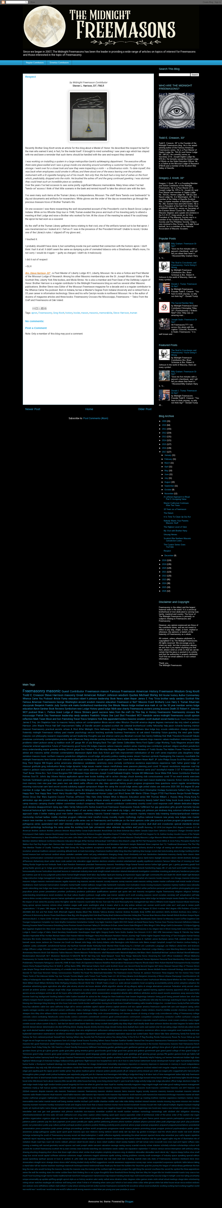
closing (26, 858)
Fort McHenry (115, 929)
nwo (66, 783)
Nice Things (126, 956)
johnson (150, 810)
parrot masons (107, 888)
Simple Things (33, 969)
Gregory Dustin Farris (110, 932)
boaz (65, 1003)
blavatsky (195, 1000)
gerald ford (194, 864)
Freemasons (136, 708)
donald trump (116, 1027)
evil (193, 1030)
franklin (130, 1040)
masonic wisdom (136, 719)
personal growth (164, 888)
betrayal (82, 1000)
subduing (72, 786)
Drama (115, 834)
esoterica (140, 763)
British (177, 915)
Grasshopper (84, 932)
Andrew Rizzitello (131, 912)
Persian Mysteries (151, 959)
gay (156, 807)
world (157, 905)
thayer (101, 786)
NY (85, 956)
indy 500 (47, 1067)
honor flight (84, 1061)
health (184, 868)
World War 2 (90, 983)
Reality (192, 841)
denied (33, 1027)
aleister (98, 986)
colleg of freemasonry (182, 1013)
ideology (59, 1064)
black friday (165, 800)
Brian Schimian (123, 831)
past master (68, 732)
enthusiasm (103, 1030)
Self (156, 966)
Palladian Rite (89, 959)
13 (58, 908)
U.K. (114, 976)
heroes (196, 807)
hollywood (65, 1061)
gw (188, 1054)
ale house (89, 986)
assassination (104, 993)
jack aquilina (33, 1071)
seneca (26, 898)
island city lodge (121, 810)
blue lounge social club (151, 851)
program (176, 820)
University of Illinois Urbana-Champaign (165, 976)
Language (159, 946)
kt (146, 1074)
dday (125, 1023)
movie (143, 885)
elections (104, 861)
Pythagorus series (52, 963)
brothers (195, 800)
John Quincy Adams (100, 942)
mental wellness (88, 885)
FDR (70, 773)
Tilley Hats (90, 797)
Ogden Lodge (154, 742)
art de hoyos (61, 993)
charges (136, 1010)
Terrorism (47, 973)
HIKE (155, 932)
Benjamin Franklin (44, 705)
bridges (156, 1003)
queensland (47, 824)
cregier (196, 1020)
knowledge (111, 739)
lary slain (26, 1078)
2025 (164, 587)
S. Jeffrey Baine (69, 966)
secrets (58, 729)
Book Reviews (56, 708)
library (63, 766)
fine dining (117, 1037)
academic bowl (138, 983)
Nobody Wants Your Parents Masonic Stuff (176, 522)
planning (142, 766)
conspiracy (194, 729)
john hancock (189, 1071)
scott (133, 895)
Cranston (109, 922)
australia (109, 732)
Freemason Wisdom (172, 691)
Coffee (183, 919)
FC (119, 834)
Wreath (100, 983)
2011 (164, 429)
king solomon (175, 810)
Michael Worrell (183, 952)
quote (124, 891)
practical (50, 729)
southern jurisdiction (189, 746)
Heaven (74, 936)
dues (95, 753)
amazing (187, 847)
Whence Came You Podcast (38, 698)
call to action (112, 776)
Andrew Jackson (39, 831)
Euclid (74, 929)
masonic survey (118, 881)
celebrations (102, 854)
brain (115, 1003)
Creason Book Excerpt (54, 834)
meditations (28, 885)
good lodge (111, 1051)
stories (196, 824)
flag (143, 1037)
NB (82, 956)
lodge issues (88, 766)
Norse (144, 956)
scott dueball (153, 719)
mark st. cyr (156, 705)
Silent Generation (89, 844)
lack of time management (164, 1074)
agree (44, 986)
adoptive (184, 983)
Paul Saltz (118, 959)
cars (47, 1010)
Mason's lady (185, 949)
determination (49, 1027)
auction (154, 993)
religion (175, 746)
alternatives (158, 986)
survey (142, 898)
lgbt (143, 875)
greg (43, 766)
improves (153, 1064)
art (84, 722)
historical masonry (56, 810)
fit (134, 1037)
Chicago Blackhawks (142, 919)
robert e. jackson (31, 769)
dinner (73, 1027)
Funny (64, 698)
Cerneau (81, 919)
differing (66, 1027)
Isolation (80, 939)
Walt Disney (70, 847)
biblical (118, 1000)
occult (187, 715)
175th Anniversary (72, 908)
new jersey (168, 817)
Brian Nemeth (168, 915)
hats (117, 753)
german (141, 1047)
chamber (95, 1010)
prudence (81, 891)
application (72, 776)
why (126, 905)
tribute (186, 902)
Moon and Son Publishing (59, 719)
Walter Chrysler (70, 979)
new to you (64, 888)
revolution (59, 895)
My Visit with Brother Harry (175, 531)
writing (62, 749)
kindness (163, 810)
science (126, 824)
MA (133, 793)
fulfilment (93, 1047)
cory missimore (82, 858)
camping (43, 803)
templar (162, 898)
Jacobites (130, 939)
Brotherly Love (163, 702)
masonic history (67, 722)
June (166, 474)
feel (92, 1037)
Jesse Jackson (42, 942)
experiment (101, 1034)
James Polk (173, 939)
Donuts (80, 925)
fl (140, 1037)
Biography (84, 915)
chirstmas (182, 1010)
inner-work (92, 871)
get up (148, 1047)
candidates (90, 763)
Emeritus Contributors (59, 62)
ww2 (135, 827)
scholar (117, 824)
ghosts (188, 1047)
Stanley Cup (133, 969)
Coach (177, 919)
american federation (172, 986)
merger (99, 885)
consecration (43, 1020)
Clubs (153, 919)
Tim (176, 973)
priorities (61, 891)
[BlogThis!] (36, 308)
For (155, 834)
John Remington (117, 942)
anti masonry (36, 753)
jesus (192, 871)
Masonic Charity (133, 837)
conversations (112, 1020)
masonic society (103, 881)
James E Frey (29, 722)
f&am (151, 1034)
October (168, 489)
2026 (164, 591)
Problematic (28, 963)
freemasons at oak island (137, 732)
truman (133, 312)
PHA (169, 773)
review (130, 756)
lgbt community (152, 875)
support (81, 786)
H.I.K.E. (149, 932)
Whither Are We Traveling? (184, 979)
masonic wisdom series (125, 746)
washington (94, 905)
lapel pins (111, 875)
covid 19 (168, 776)
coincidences (166, 1013)
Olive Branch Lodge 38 (128, 841)
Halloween (78, 773)
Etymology (66, 929)
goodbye (78, 868)
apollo (130, 990)
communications (121, 1017)
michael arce (142, 705)
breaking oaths (138, 1003)
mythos (141, 817)
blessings (38, 1003)
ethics (157, 1030)
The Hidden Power (172, 749)
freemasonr (107, 1044)
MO (141, 773)
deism (174, 858)
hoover (39, 871)
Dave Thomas (168, 922)
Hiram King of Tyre (169, 936)
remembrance (42, 895)
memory (32, 783)
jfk (124, 1071)
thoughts (92, 736)
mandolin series (151, 715)
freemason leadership (61, 715)
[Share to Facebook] (42, 308)
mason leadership (157, 780)
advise (26, 753)
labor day (96, 875)
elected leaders (38, 1030)
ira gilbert (117, 780)
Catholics (163, 831)
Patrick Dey (42, 715)
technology (47, 827)
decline (166, 1023)
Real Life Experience (85, 963)
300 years (133, 908)
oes (88, 820)
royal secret (100, 824)
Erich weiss (56, 929)
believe (183, 996)
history (68, 312)
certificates (70, 1010)
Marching (175, 949)
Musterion (55, 956)
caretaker (70, 854)
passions (133, 766)
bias (112, 1000)
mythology (131, 817)
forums (86, 1040)
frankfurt (122, 1040)
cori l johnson (136, 1020)
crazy (190, 1020)
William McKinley (47, 983)
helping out (160, 1057)
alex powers (45, 800)
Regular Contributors (35, 62)
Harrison (27, 725)
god (112, 753)
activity (108, 847)
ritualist (82, 895)
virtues (66, 729)
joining (156, 708)
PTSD (161, 793)
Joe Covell (65, 942)
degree (151, 722)
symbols (155, 756)
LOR (100, 837)
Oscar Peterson (67, 959)
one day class (102, 783)
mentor (195, 725)
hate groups (60, 1057)
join (156, 810)
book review (184, 800)
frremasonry (83, 1047)
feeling (26, 864)
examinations (49, 1034)
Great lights (95, 932)
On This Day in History (144, 712)
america (143, 722)
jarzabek (172, 871)
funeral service (144, 864)
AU (83, 790)
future (165, 732)
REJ (62, 963)
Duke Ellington (136, 925)
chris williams (46, 1013)
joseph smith (45, 1074)
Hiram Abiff (148, 759)
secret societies (159, 895)
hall (197, 1054)
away (183, 993)
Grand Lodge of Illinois (68, 712)
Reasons (98, 963)
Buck (33, 919)
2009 (164, 421)
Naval (103, 956)
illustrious (82, 1064)
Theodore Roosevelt (182, 736)
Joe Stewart (76, 942)
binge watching (172, 1000)
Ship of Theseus (186, 966)
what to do (119, 905)
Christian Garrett (192, 831)
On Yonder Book (42, 959)
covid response (159, 803)
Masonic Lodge (147, 837)
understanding (35, 749)
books (93, 776)
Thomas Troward (190, 749)
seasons (148, 895)
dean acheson (156, 1023)
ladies (178, 1074)
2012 (164, 433)
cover (170, 1020)
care (173, 1007)
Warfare (81, 979)
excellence (60, 1034)
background (44, 996)
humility (196, 1061)
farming (69, 1037)
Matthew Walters (192, 837)
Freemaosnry (193, 719)
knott (89, 875)
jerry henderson (183, 871)
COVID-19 (50, 919)
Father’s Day (184, 790)
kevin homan (67, 875)
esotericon (149, 1030)
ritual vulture (72, 895)
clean (197, 854)
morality (113, 817)
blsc (61, 1003)
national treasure (153, 817)
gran (158, 1051)
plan (152, 820)
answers (53, 851)
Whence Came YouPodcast (147, 979)
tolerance (122, 769)
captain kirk (165, 1007)
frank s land (62, 864)
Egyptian (30, 929)
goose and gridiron (136, 1051)
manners (117, 878)
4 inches (161, 908)
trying (25, 905)
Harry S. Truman (179, 702)
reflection (28, 719)
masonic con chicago (172, 878)
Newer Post (32, 409)
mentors (195, 813)
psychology (81, 732)
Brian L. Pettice (46, 712)
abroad (127, 983)
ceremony (102, 763)
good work (68, 868)
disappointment (44, 807)
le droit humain (45, 1078)
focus (183, 1037)
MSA (119, 949)
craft (170, 803)
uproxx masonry (42, 905)
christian (55, 753)
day (120, 1023)
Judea (33, 946)
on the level (129, 820)
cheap (120, 854)
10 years (41, 908)
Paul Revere (170, 793)
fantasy (26, 1037)
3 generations (122, 908)
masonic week (131, 881)
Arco (189, 912)
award (160, 993)
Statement (141, 844)
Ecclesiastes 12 (178, 925)
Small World (45, 969)
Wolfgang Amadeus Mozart (72, 983)
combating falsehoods (48, 1017)
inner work (106, 810)
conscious (32, 1020)
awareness (175, 993)
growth (178, 807)
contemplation (94, 722)
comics (74, 1017)
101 (154, 827)
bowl (110, 1003)
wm (144, 905)
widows (139, 905)
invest (110, 780)
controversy (131, 803)
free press (149, 1040)
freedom (71, 864)
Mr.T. (48, 956)
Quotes (133, 695)
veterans (66, 759)
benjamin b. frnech (52, 1000)
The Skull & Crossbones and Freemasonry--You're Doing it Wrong (183, 265)
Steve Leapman (152, 844)
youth (141, 827)
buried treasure (29, 854)
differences (28, 861)
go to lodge (47, 868)
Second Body (134, 966)
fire (131, 1037)
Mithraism (195, 952)
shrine (32, 898)
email (56, 1030)
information (57, 1067)
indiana (96, 810)
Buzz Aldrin (135, 831)
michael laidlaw (42, 817)
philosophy (41, 736)
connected (48, 858)
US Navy (122, 976)
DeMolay (157, 736)
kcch (106, 1074)
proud (196, 820)
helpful (151, 1057)
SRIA (84, 966)
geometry (184, 864)
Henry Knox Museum (103, 936)
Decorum (178, 922)
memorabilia (105, 312)
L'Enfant (136, 946)
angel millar (60, 990)
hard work (176, 868)
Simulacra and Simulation (109, 844)
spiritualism (70, 898)
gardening (119, 1047)
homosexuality (29, 871)
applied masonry (165, 990)
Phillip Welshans (136, 729)
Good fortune (187, 929)
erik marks (74, 705)
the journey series (52, 902)
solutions (46, 898)
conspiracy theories (94, 803)
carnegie (33, 1010)
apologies (138, 990)
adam (114, 847)
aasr (119, 708)
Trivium (92, 976)
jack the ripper (46, 1071)
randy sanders (81, 715)
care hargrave (181, 1007)
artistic (88, 993)
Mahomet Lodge (149, 949)
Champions (172, 831)
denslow (32, 807)
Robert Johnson (107, 695)
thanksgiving (165, 756)
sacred (109, 824)
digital (89, 753)
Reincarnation (117, 963)
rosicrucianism (47, 769)
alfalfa (104, 986)
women (150, 905)
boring (105, 1003)
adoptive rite (193, 983)
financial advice (105, 1037)
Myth (114, 708)
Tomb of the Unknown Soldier (42, 976)
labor (150, 1074)
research (51, 736)
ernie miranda (129, 1030)
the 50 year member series (178, 705)
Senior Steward (165, 966)
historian (49, 1061)
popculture (27, 891)
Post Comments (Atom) (95, 418)
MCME (94, 949)
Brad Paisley (103, 915)
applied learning (150, 990)
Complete (46, 922)
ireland (155, 1067)
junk (86, 1074)
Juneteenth (42, 946)
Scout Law (123, 966)
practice (159, 820)
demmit (26, 1027)
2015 (164, 444)
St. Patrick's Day (90, 969)
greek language (93, 1054)
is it (187, 1067)
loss (95, 878)
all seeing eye (168, 847)
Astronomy (38, 915)
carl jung (93, 854)
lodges (94, 746)
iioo (65, 1064)
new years (58, 783)
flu (179, 1037)
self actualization (183, 895)
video (118, 722)
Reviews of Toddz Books (150, 749)
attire (130, 993)
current (45, 1023)
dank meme (149, 858)
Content (91, 922)
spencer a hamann (99, 769)
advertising (37, 986)
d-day (51, 1023)
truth (59, 759)
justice (59, 875)
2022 (164, 576)
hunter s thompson (37, 1064)
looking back (87, 878)
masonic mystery (137, 813)
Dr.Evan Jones (117, 925)
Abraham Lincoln (133, 736)
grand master (88, 868)
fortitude (52, 864)
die (56, 1027)
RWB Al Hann (70, 963)
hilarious (195, 868)
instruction (115, 871)
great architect (63, 1054)
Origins (57, 959)
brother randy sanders (173, 698)
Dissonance (48, 925)
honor (84, 746)
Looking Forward (58, 949)
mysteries (166, 885)
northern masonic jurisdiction (61, 756)
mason (84, 312)
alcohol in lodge (154, 847)
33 (178, 708)
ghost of (168, 1047)
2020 (164, 568)
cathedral (54, 1010)
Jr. (198, 942)
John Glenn (78, 837)
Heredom (117, 936)
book (174, 800)
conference (129, 763)
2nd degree (167, 827)
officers (90, 783)
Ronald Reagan (191, 793)
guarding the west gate (180, 732)
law (32, 1078)
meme (186, 780)
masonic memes (119, 813)
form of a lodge (69, 1040)
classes (126, 1013)
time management (137, 902)
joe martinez (28, 875)
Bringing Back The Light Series (108, 742)
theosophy (124, 902)
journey (102, 739)
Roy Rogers (43, 844)
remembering (192, 783)
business (118, 732)
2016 (164, 448)
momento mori (123, 885)
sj (55, 742)
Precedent (195, 959)
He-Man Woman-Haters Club (57, 936)
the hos (196, 898)
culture (39, 1023)
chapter (122, 1010)
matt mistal (180, 881)
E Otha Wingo (148, 925)
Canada (144, 831)
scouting (139, 895)
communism (134, 1017)
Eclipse (189, 925)
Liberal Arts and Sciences (188, 946)
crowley (120, 858)
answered (101, 990)
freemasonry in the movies (146, 1044)
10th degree (50, 908)
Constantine (82, 922)
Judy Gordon (61, 705)
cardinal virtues (58, 854)
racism (174, 783)
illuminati (91, 780)
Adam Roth (53, 912)
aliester (120, 986)
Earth (169, 925)
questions (165, 783)
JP (155, 759)
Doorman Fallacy (90, 925)
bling (45, 1003)
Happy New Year (31, 793)
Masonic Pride (86, 952)
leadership (103, 698)
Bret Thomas (143, 915)
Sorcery (80, 969)
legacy (139, 875)
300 (178, 786)
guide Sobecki (138, 868)
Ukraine (130, 976)
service (91, 732)
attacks (124, 993)
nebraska (195, 885)
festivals (27, 780)
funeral (134, 864)
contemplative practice (56, 739)
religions (179, 891)
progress (138, 783)
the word (115, 902)
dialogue (195, 858)
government (150, 1051)
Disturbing (58, 925)
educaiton (81, 861)
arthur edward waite (76, 993)
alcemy (74, 986)
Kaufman (75, 946)
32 (151, 908)
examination (37, 1034)
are (54, 993)
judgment (51, 875)
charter (51, 803)
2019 (164, 564)
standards (187, 824)
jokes (36, 1074)
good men (122, 1051)
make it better (40, 813)
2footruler (111, 908)
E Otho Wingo (160, 925)
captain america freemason (147, 1007)
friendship (156, 732)
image (93, 1064)
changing (113, 854)
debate (177, 803)
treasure (179, 902)
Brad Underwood (116, 915)
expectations (152, 763)
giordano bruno (29, 1051)
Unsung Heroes (170, 534)
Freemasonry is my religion (147, 929)
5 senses (188, 827)
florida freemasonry (162, 1037)
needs (25, 888)
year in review (187, 905)
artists (94, 993)
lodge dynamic (73, 766)
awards (167, 993)
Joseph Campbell (157, 942)
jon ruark (134, 780)
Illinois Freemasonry (33, 837)
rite (65, 895)
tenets (175, 898)
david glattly (113, 1023)
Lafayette (106, 837)
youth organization (107, 759)
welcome (165, 786)
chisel (126, 854)
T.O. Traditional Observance (176, 844)
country (141, 803)
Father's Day (126, 834)
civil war (142, 854)
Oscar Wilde (160, 773)
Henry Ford (141, 742)
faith (173, 763)
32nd (154, 908)
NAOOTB (76, 956)
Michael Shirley (148, 695)
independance (193, 1064)
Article (57, 698)
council (154, 1020)
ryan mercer (112, 895)
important (101, 780)
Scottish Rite (192, 698)
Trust (98, 976)
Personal (163, 959)
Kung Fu (128, 946)
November (169, 493)
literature (195, 875)
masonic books (155, 878)
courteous (162, 1020)
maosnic (78, 813)
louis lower (102, 878)
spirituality (79, 898)
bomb (81, 1003)
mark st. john (132, 878)
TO (31, 973)
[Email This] (33, 308)
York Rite (102, 719)
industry (84, 871)
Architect (174, 912)
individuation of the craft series (150, 753)
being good (161, 996)
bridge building (186, 851)
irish (160, 1067)
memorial (43, 885)
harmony (45, 1057)
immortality (112, 1064)
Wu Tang (80, 847)
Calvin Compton (61, 919)
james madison (82, 1071)
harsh (52, 1057)
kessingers (113, 1074)
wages (74, 905)
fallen (66, 807)
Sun (161, 844)
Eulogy (88, 929)
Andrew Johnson (54, 831)
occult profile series (75, 820)
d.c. (55, 1023)
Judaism (26, 946)
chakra (79, 1010)
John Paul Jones (90, 837)
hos (98, 1061)
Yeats (105, 983)
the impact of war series (33, 902)
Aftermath (63, 912)
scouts (134, 824)
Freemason (92, 691)
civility (149, 725)
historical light (39, 810)
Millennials (149, 773)
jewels (120, 1071)
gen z (171, 864)
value (108, 827)
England (38, 929)
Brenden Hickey (131, 915)
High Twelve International (85, 793)
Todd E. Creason (33, 695)
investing (164, 871)
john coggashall (176, 1071)
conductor (169, 1017)
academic (89, 847)
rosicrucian (37, 786)
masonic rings (146, 739)
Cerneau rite (91, 919)
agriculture (52, 986)
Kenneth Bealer (86, 946)
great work (111, 868)
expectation (80, 1034)
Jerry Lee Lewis (65, 837)
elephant (49, 1030)
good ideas (58, 868)
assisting (61, 851)
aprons (26, 993)
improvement (127, 753)
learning (187, 725)
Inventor (72, 939)
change (184, 729)
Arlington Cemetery (95, 790)
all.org (127, 986)
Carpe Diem (153, 831)
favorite (87, 1037)
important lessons (61, 871)
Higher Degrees (153, 936)
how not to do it (115, 1061)
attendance (78, 763)
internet (117, 1067)
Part (144, 841)
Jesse (32, 942)
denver (39, 1027)
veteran (131, 769)
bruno (174, 1003)
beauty (149, 800)
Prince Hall (50, 725)
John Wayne (38, 725)
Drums (126, 925)
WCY (139, 715)
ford (197, 1037)
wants (85, 905)
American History (147, 691)
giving (46, 780)
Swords (26, 973)
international (132, 871)
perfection (151, 888)
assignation (116, 993)
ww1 (174, 905)
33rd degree (178, 827)
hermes (169, 1057)
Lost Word (82, 949)
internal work (107, 1067)
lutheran (187, 810)
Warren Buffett (91, 979)
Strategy (179, 969)
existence (70, 1034)
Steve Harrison (121, 312)
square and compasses (95, 898)
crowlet (26, 1023)
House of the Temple (190, 834)
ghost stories (179, 1047)
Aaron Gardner (41, 708)
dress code (60, 861)
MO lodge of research (107, 949)
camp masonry (30, 803)
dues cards (139, 1027)
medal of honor (192, 881)
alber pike (66, 986)
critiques (113, 858)
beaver (133, 996)
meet (36, 885)
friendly (74, 1047)
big (140, 1000)
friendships (120, 864)
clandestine (152, 854)
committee (69, 803)
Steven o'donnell (168, 969)
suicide (136, 898)
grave (54, 1054)
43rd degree (171, 908)
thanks (182, 898)
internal (124, 871)
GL (158, 834)
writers (128, 827)
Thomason (156, 973)
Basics (64, 915)
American (27, 831)
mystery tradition (178, 885)
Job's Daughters (119, 729)
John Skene (144, 942)
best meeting (66, 1000)
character (27, 746)
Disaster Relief (36, 925)
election (95, 861)
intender (94, 739)
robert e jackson (191, 722)
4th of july (87, 742)
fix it (137, 1037)
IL (23, 837)
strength (113, 769)
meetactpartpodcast (180, 813)
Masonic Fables (58, 952)
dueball (130, 1027)
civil (121, 1013)
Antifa (167, 912)
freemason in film (78, 1044)
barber (74, 996)
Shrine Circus (29, 797)
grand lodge (104, 708)
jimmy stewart (143, 1071)
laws (36, 1078)
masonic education (106, 702)
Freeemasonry (128, 929)
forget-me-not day (43, 1040)
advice (79, 722)
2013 (164, 436)
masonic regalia (61, 881)
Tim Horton (184, 973)
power (42, 891)
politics (114, 756)
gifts (172, 807)
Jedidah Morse (185, 939)
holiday (82, 780)
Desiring (26, 925)
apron (34, 312)
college (196, 1013)
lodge (132, 705)
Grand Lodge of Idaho (41, 932)
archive (49, 993)
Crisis (66, 834)
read (55, 824)
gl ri (44, 1051)
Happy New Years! (49, 793)
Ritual (192, 702)
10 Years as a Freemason (175, 509)
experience (165, 763)
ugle (140, 786)
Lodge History (89, 708)
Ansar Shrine (35, 773)
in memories (162, 1064)
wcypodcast (78, 759)
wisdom (123, 695)
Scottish (114, 966)
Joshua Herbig (190, 942)
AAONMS (27, 912)
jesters (107, 1071)
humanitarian (186, 1061)
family (72, 807)
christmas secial (75, 1013)
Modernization (29, 956)
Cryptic (116, 922)
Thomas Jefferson (75, 797)
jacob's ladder (59, 1071)
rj (92, 824)
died (60, 1027)
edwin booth (193, 1027)
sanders (121, 895)
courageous (95, 858)
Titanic (25, 976)
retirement (80, 824)
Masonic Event (146, 702)
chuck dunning (135, 776)
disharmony (38, 861)
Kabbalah (118, 773)
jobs (197, 871)
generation (164, 807)
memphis (64, 885)
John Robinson (131, 942)
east (147, 1027)
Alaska (79, 912)
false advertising (172, 1034)
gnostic (55, 1051)
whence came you (115, 736)
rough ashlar (100, 895)
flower (174, 1037)
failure (157, 1034)
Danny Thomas (155, 922)
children (59, 803)
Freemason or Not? (127, 702)
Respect (167, 551)
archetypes (40, 993)
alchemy (142, 847)
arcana (32, 993)
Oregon (154, 793)
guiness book (180, 1054)
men (39, 783)
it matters (194, 1067)
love (119, 739)
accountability (161, 983)
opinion (195, 715)
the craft (188, 898)
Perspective (151, 841)
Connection (71, 922)
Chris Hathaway (102, 729)
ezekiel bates (142, 1034)
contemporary (65, 1020)
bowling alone (172, 851)
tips (147, 902)
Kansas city (65, 946)
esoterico (140, 1030)
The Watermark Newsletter (101, 973)
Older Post (144, 409)
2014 (164, 440)
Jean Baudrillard (51, 837)
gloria (48, 1051)
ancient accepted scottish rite (108, 725)
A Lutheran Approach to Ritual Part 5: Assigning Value (177, 498)
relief (61, 824)
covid (148, 803)
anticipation (121, 990)
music (43, 756)
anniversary (62, 800)
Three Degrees (168, 973)
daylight (157, 858)
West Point (130, 979)
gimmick (195, 1047)
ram (130, 891)
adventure (27, 986)
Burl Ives (126, 790)
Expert (94, 929)
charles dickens (148, 1010)
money (105, 817)
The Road (84, 973)
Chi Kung (128, 919)
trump (196, 902)
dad (59, 1023)
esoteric (148, 708)
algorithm (112, 986)
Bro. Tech (46, 773)
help (166, 725)
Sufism (196, 969)
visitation (67, 905)
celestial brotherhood (134, 725)
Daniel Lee (132, 922)
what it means (106, 905)
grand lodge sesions (42, 1054)
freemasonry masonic (104, 864)
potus (35, 891)
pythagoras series (31, 824)
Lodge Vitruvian (43, 949)
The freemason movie (123, 973)
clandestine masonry (166, 854)
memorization (53, 885)
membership (100, 705)
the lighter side (66, 902)
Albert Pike (87, 912)
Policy (177, 841)
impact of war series (82, 810)
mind (89, 817)
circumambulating (111, 1013)
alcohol (81, 986)
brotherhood (86, 705)
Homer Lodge (106, 793)
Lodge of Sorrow (118, 837)
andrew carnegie (47, 990)
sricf (108, 898)
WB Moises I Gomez (55, 979)
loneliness (76, 878)
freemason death (47, 1044)
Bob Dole (93, 915)
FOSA (99, 929)
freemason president (85, 864)
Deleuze (195, 922)
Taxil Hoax (37, 973)
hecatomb (126, 1057)
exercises (194, 776)
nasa (189, 885)
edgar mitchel (178, 1027)
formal (79, 1040)
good (77, 746)
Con (52, 922)
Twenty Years (106, 976)
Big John (76, 915)
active (57, 763)
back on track (79, 851)
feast (197, 861)
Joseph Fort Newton (174, 942)
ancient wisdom (86, 702)
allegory (133, 986)
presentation (51, 891)
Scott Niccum (184, 759)
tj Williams (158, 902)
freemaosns (172, 1040)
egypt (88, 861)
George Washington (67, 702)
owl (89, 888)
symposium (91, 786)
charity (125, 708)
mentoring (186, 739)
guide (128, 868)
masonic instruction (190, 878)
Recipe (180, 793)
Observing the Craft (157, 956)
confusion (186, 1017)
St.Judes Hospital (119, 969)
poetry (107, 756)
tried (192, 902)
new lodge (43, 888)
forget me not (29, 1040)
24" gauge (76, 742)
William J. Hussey (168, 797)
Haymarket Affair (37, 936)
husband (50, 1064)
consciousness (155, 776)
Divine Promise (69, 925)
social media (167, 719)
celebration (173, 729)
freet (181, 1044)
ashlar (47, 753)
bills (152, 1000)
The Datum (168, 513)
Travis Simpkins (88, 719)
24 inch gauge (73, 749)
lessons (165, 708)
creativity (105, 858)
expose (129, 1034)
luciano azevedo (130, 739)
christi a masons (59, 1013)
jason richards (176, 725)
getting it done (158, 1047)
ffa (96, 1037)
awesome (190, 993)
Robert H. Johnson (189, 708)
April (166, 467)
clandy (179, 854)
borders (97, 1003)
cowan (176, 1020)
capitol (95, 1007)
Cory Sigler (99, 922)
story (25, 749)
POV (140, 841)
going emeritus (81, 1051)
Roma (31, 966)
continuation (77, 1020)
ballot (68, 996)
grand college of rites (175, 1051)
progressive (187, 820)
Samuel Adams (93, 966)
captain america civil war (124, 1007)
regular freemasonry (165, 891)
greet (126, 1054)
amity (184, 986)
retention (69, 824)
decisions (166, 858)
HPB (159, 932)
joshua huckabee (58, 1074)
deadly (141, 1023)
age (36, 800)
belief (156, 800)
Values (196, 736)
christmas (27, 739)
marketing (88, 813)
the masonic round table (84, 902)
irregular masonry (178, 1067)
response (185, 766)
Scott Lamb (105, 966)
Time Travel (194, 973)
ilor (88, 1064)
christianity (133, 854)
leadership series (72, 1078)
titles (152, 902)
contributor (118, 803)
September (169, 486)
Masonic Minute (162, 837)
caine (52, 1007)
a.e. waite (119, 983)
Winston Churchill (129, 722)
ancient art (27, 990)
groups (153, 1054)
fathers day (78, 1037)
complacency (158, 1017)
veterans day (118, 827)
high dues (195, 1057)
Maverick (124, 952)
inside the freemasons (83, 1067)
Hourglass (181, 936)
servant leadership (79, 736)
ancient (190, 742)
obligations (81, 756)
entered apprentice (42, 746)
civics (110, 763)
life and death (166, 875)
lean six (97, 1078)
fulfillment (145, 807)
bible (197, 742)
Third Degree (34, 763)
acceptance (99, 847)
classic (191, 854)
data (92, 1023)
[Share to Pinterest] (45, 308)
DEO (121, 922)
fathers (174, 861)
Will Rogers (47, 763)
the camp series (62, 827)
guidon (171, 1054)
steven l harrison (142, 756)
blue (126, 851)
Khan (116, 946)
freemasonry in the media (123, 1044)
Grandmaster (72, 932)
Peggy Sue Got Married (133, 959)
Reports (138, 963)
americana (66, 763)
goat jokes (69, 1051)
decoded (173, 1023)
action (176, 983)
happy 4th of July (163, 868)
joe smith (154, 1071)
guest (95, 712)
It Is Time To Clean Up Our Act (177, 517)
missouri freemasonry (34, 729)
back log (34, 996)
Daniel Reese (142, 922)
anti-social (111, 990)
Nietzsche (137, 956)
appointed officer (181, 990)
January (168, 455)
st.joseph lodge (117, 898)
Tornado (66, 976)
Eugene (81, 929)
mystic (121, 817)
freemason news (94, 1044)
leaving (104, 1078)
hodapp (56, 1061)
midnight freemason (43, 732)
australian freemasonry (133, 800)
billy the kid (160, 1000)
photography (184, 888)
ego (61, 807)
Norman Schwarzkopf (96, 841)
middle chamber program (64, 817)
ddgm (130, 1023)
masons (36, 756)
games (165, 864)
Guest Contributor (73, 691)
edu (186, 1027)
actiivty (170, 983)
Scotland (78, 844)
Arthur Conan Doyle (84, 831)
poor (197, 888)
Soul (33, 776)
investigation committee (148, 871)
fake (162, 1034)
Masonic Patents (72, 952)
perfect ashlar (141, 888)
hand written (35, 1057)
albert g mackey (131, 847)
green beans (117, 1054)
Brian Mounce (156, 915)
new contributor (154, 746)
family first (185, 1034)
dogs (107, 1027)
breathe (149, 1003)
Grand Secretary (59, 932)
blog (121, 851)
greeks (103, 1054)
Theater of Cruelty (43, 847)
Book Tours (180, 719)
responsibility (62, 736)
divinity (94, 1027)
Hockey (170, 834)
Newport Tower (113, 956)
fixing (86, 739)
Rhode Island (148, 963)
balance (61, 996)
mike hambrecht (109, 885)
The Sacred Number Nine (182, 303)
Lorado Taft (71, 949)
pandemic (95, 888)
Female (106, 929)
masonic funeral (102, 813)
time (46, 759)
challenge (86, 1010)
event (179, 776)
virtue (59, 905)
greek (76, 780)
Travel (77, 719)
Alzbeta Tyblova (100, 912)
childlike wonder (170, 1010)
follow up (191, 1037)
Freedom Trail (92, 749)
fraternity (27, 732)
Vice (44, 979)
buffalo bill (188, 1003)
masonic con (29, 736)
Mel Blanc (141, 952)
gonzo (91, 1051)
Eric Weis (47, 929)
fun (152, 807)
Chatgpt (181, 831)
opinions (139, 820)
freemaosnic (126, 807)
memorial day (171, 722)
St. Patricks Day (104, 969)
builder (196, 1003)
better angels (92, 1000)
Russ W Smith (55, 966)
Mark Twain (39, 719)
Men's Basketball (153, 952)
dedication (187, 803)
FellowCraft (137, 834)
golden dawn (56, 780)
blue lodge (150, 729)
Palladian (78, 959)
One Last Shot (117, 715)
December (169, 555)
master (156, 881)
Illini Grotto (36, 939)
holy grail (74, 1061)
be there (112, 996)
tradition (61, 742)
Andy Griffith (145, 912)
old (102, 756)
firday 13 (126, 1037)
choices (191, 1010)
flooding (149, 1037)
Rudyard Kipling (42, 966)
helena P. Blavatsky (140, 1057)
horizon (92, 1061)
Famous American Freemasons (39, 702)
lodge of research (63, 878)
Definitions (187, 922)
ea (174, 776)
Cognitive (191, 919)
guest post (121, 868)
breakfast (127, 1003)
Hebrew (80, 936)
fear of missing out (185, 861)
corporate (146, 1020)
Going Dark (176, 929)
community (38, 739)
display (80, 1027)
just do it (93, 1074)
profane (168, 820)
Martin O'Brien (143, 793)
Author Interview (113, 790)
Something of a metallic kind (63, 969)
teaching (99, 732)
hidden (187, 1057)
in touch (182, 1064)
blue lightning (134, 851)
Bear (69, 915)
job (143, 810)
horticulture (47, 871)
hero (189, 868)
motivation (135, 885)
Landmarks (150, 946)
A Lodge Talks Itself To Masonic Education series (56, 790)
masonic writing (145, 881)
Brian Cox (112, 831)
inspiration (172, 753)
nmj (180, 722)
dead (135, 1023)
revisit (51, 895)
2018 (164, 560)
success (103, 712)
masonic (93, 312)
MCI (88, 949)
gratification (100, 868)
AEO (33, 912)
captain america (105, 1007)
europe (164, 1030)
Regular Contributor (127, 749)
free (143, 1040)
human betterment (142, 1061)
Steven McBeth (154, 969)
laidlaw (103, 875)
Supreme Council (56, 797)
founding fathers (97, 1040)
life (88, 746)
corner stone (69, 858)
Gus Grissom (140, 932)
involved (147, 1067)
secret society (60, 786)
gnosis (38, 868)
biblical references (130, 1000)
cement (61, 1010)
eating (169, 1027)
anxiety (106, 800)
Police (187, 959)
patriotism (118, 888)
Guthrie (163, 834)
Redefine (106, 963)
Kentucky (97, 946)
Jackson (121, 939)
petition (175, 888)
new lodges (181, 817)
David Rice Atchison (85, 834)
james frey (70, 1071)
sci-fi (128, 895)
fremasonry (188, 1044)
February (168, 459)
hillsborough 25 (38, 1061)
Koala (121, 946)
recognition (150, 891)
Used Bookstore (189, 976)
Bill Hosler (164, 695)
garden (111, 1047)
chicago (123, 776)
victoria (53, 905)
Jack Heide (101, 939)
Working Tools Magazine (173, 742)
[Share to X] (39, 308)
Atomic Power (50, 915)
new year (47, 783)
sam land (48, 786)
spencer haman (57, 898)
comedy (118, 763)
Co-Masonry (168, 919)
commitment (93, 1017)
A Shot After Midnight (82, 729)
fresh (34, 1047)
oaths (82, 783)
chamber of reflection (109, 1010)
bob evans (73, 1003)
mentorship (28, 817)
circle (100, 1013)
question (113, 891)
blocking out (53, 1003)
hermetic (187, 807)
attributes (146, 993)
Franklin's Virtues (99, 715)
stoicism (128, 898)
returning (27, 786)
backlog (53, 996)
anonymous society (80, 990)
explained (110, 1034)
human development (160, 1061)
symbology (36, 827)
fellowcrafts (82, 807)
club (145, 776)
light (189, 875)
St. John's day (43, 776)
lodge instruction (30, 878)
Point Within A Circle (166, 841)
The (189, 844)
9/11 (195, 827)
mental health (74, 885)
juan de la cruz (40, 875)
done (124, 1027)
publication (91, 891)
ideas (68, 810)
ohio (85, 888)
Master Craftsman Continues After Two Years (176, 504)
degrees (160, 722)
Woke (57, 983)
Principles (185, 841)
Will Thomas (152, 797)
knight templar (80, 875)
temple (169, 898)
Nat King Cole (94, 956)
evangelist (171, 1030)
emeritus (112, 861)
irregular (166, 1067)
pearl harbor (129, 888)
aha (59, 986)
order (147, 820)
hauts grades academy (111, 1057)
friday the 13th (48, 1047)
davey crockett (101, 1023)
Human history (193, 936)
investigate (125, 1067)
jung (82, 1074)
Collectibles (129, 742)
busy (25, 1007)
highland (26, 1061)
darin (88, 1023)
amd (53, 800)
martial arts (143, 878)
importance (123, 1064)
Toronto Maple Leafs (80, 976)
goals (61, 1051)
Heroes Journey (128, 936)
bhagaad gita (104, 1000)
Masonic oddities (176, 837)
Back (58, 915)
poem (130, 783)
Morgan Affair (81, 841)
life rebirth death (180, 875)
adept (120, 847)
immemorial (102, 1064)
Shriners (86, 712)
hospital (104, 1061)
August (167, 482)
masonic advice (105, 746)
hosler (77, 312)
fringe (128, 864)
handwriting (150, 868)
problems (27, 742)
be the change (101, 996)
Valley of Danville (83, 725)
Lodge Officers (29, 949)
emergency (64, 1030)
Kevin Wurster (108, 946)
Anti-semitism (158, 912)
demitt (180, 858)
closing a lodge (148, 1013)
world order (165, 905)
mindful (97, 817)
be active (90, 996)
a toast (111, 983)
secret (111, 722)
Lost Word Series (122, 793)
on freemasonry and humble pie (106, 820)
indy (41, 1067)
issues (126, 780)
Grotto (123, 932)
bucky (180, 1003)
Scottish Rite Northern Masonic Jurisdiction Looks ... (177, 539)
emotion (120, 861)
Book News (116, 698)
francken (114, 1040)
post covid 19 (154, 766)
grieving (146, 1054)
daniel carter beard (77, 1023)
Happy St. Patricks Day (183, 932)
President (130, 715)
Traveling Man (58, 847)
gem (126, 1047)
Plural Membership (176, 959)
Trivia (157, 698)
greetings (133, 1054)
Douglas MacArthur (103, 834)
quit (119, 891)
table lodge (151, 898)
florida (32, 864)
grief (140, 1054)
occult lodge (94, 756)
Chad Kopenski (103, 919)
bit (180, 1000)
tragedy (172, 902)
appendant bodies (117, 719)
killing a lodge (128, 1074)
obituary (73, 888)
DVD (125, 922)
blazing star (28, 1003)
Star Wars (42, 797)
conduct (80, 803)
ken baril (143, 780)
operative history (117, 783)
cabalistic (35, 1007)
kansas (100, 1074)
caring (190, 1007)
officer (80, 888)
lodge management (46, 878)
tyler (91, 827)
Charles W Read (117, 919)
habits (193, 1054)
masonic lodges (30, 881)
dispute (87, 1027)
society (38, 898)
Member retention (30, 841)
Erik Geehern (135, 759)
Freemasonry (45, 312)
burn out (40, 854)
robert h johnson (88, 698)
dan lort (65, 1023)
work (68, 742)
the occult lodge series (126, 786)
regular (182, 783)
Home (89, 409)
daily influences (75, 739)
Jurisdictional (53, 946)
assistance (116, 800)
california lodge (62, 1007)
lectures (111, 1078)
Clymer (160, 919)
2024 (164, 583)
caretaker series (81, 854)
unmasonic (99, 827)
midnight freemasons (172, 715)
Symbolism (71, 708)
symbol (26, 827)
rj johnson (90, 895)
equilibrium (149, 861)
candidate (86, 1007)
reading (122, 756)
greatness (68, 780)
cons (25, 1020)
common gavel (106, 1017)
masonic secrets (88, 881)
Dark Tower (123, 759)
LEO (142, 946)
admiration (28, 800)
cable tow (44, 1007)
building (100, 776)
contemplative (67, 753)
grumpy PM (162, 1054)
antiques (98, 800)
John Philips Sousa (167, 759)
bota (164, 851)
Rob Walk (167, 736)
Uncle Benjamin (140, 976)
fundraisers (37, 780)
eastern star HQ (155, 1027)
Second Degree (147, 966)
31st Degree (143, 908)
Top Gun (58, 976)
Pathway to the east (104, 959)
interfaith (97, 1067)
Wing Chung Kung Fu (188, 797)
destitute (187, 858)
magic (110, 878)
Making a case (163, 949)
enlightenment (91, 1030)
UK (118, 976)
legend (118, 1078)
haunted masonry (93, 1057)
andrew (36, 990)
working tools (90, 759)
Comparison (35, 922)
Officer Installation (175, 956)
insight (101, 871)
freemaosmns (161, 1040)
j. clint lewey (135, 810)
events (186, 776)
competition (146, 1017)
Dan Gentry (147, 736)
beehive (109, 851)
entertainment (130, 861)
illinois (105, 722)
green (109, 1054)
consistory (53, 1020)
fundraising (102, 1047)
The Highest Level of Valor (175, 527)
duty (100, 753)
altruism (178, 847)
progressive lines (151, 783)
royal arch (60, 769)
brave (120, 1003)
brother (196, 851)
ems (82, 1030)
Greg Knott (58, 312)
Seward (175, 966)
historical (27, 810)
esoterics (158, 861)
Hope (86, 773)
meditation (174, 739)
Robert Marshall (167, 963)
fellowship (158, 725)
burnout (48, 854)
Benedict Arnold (100, 831)
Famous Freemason (122, 691)
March (167, 463)
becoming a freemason (95, 851)
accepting (149, 983)
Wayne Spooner (118, 979)
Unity (99, 797)
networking (33, 888)
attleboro (137, 993)
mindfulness (116, 766)
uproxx (31, 905)
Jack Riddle (112, 939)
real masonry (138, 891)
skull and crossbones (163, 824)
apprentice (194, 990)
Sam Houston (67, 844)
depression (80, 753)
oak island (74, 783)
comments (83, 1017)
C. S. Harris (40, 919)
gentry (177, 864)
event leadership (184, 1030)
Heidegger (89, 936)
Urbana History (58, 776)
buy (29, 1007)
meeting (142, 746)
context (109, 803)
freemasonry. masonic (168, 1044)
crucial (32, 1023)
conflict (178, 1017)
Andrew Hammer (115, 912)
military (57, 732)
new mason (54, 888)
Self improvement (66, 725)
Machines (137, 949)
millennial (82, 817)
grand (163, 1051)
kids (120, 1074)
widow (132, 905)
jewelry (114, 1071)
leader (55, 1078)
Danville (73, 834)
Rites (157, 963)
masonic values (161, 739)
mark (124, 878)
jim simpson (131, 1071)
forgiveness (56, 1040)
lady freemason (192, 1074)
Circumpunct (28, 834)
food (105, 807)
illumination (72, 1064)
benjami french (36, 1000)
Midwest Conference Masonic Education (56, 841)
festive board (95, 807)
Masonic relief (99, 952)
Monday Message (108, 749)
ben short (191, 996)
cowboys (183, 1020)
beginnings (142, 996)
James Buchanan (159, 939)
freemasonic (164, 712)
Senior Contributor (181, 773)
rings (88, 824)
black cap (186, 1000)
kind (137, 1074)
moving (149, 885)
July (166, 478)
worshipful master (165, 769)
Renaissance (129, 963)
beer (87, 776)
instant (107, 871)
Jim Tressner (55, 942)
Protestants (39, 963)
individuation (53, 766)
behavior (151, 996)
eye (134, 1034)
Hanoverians (167, 932)
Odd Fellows (112, 841)
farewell (57, 1037)
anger (68, 990)
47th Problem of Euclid (187, 908)
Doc (83, 749)
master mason (102, 766)
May (166, 470)
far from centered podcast (41, 1037)
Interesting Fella (49, 939)
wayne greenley (50, 749)
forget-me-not (42, 864)
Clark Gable (39, 834)
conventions (88, 1020)
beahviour (120, 996)
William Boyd (33, 983)
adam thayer (130, 698)
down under (49, 861)
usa (99, 736)
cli (139, 1013)
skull (149, 824)
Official (187, 956)
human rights (175, 1061)
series (50, 742)
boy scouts (161, 729)
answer (93, 990)
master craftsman (167, 881)
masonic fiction (174, 780)
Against (71, 912)
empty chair (74, 1030)
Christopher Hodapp (155, 790)
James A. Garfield (143, 939)
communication (36, 858)
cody (157, 1013)
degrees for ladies (186, 1023)
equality (140, 861)
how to (55, 722)
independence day (31, 1067)
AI (198, 827)
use (158, 786)
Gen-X (162, 929)
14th (61, 908)
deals (147, 1023)
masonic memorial (45, 881)
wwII (179, 905)
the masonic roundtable (184, 756)
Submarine (188, 969)
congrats (195, 1017)
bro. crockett (165, 1003)
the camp (109, 786)
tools (166, 902)
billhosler (146, 1000)
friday (39, 1047)
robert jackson (40, 742)
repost (165, 766)
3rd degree (186, 786)
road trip (195, 766)
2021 (164, 572)
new (79, 708)
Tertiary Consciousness (61, 973)
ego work (27, 1030)
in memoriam (74, 871)
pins (193, 888)
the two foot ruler (103, 902)
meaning (165, 813)
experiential (90, 1034)
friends (136, 807)
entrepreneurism (115, 1030)
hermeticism (178, 1057)
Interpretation (62, 939)
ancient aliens (193, 986)
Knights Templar (131, 773)
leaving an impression (125, 875)
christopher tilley (90, 1013)
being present (173, 996)
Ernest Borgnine (60, 773)
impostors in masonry (138, 1064)
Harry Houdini (65, 793)
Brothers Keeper (187, 915)
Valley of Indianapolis (32, 979)
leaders (61, 1078)
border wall (89, 1003)
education (73, 698)
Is (43, 837)
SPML (78, 966)
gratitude (36, 766)
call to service (76, 1007)
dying (55, 807)
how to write (128, 1061)
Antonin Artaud (69, 831)
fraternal (137, 1040)
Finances (195, 790)
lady (183, 1074)
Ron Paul (33, 844)
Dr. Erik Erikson (104, 925)
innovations (68, 1067)
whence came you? (146, 769)
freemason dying (62, 1044)
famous (166, 861)
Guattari (130, 932)
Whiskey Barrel (166, 979)
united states (149, 786)
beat (128, 996)
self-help (195, 895)
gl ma (39, 1051)
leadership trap (87, 1078)
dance (140, 858)
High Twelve (141, 936)
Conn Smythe (60, 922)
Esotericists (171, 790)
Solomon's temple (128, 844)
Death (173, 708)
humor (25, 1064)
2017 (164, 452)
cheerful (159, 1010)
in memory (173, 1064)
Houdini (177, 834)
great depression (77, 1054)
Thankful (76, 973)
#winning (149, 827)
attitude (69, 851)
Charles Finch (138, 790)
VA (198, 976)
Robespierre (179, 963)
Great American (86, 695)
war (103, 736)
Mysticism (65, 956)
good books (100, 1051)
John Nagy (86, 942)
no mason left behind (54, 820)
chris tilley (35, 1013)
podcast (167, 746)
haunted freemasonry (75, 1057)
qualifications (103, 891)
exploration (120, 1034)
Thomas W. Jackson (142, 973)
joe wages (163, 1071)
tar (157, 898)
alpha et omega (145, 986)
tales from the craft (120, 712)
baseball (81, 996)
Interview (94, 773)
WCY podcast (30, 712)
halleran (26, 1057)
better (116, 851)
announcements (77, 800)
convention (58, 858)
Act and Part (41, 912)
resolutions (174, 766)
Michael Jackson (169, 952)
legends (125, 1078)
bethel (75, 1000)
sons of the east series (77, 769)
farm (63, 1037)
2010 (164, 425)
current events (131, 858)
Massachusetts (113, 952)
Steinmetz (142, 969)
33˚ (178, 769)
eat (164, 1027)
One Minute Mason (118, 705)
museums (157, 885)
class (185, 854)
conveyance (124, 1020)
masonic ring (74, 881)
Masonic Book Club (41, 952)
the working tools (79, 827)
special (177, 824)
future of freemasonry (63, 746)
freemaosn (113, 807)
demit (196, 1023)
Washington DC (104, 979)
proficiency (71, 891)
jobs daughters (185, 753)
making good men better (60, 813)
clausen (134, 1013)
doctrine (101, 1027)
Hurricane (27, 939)
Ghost (168, 929)
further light (156, 864)
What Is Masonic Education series (128, 797)
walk (80, 905)
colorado (27, 1017)
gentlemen (133, 1047)
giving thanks (28, 868)
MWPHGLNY (127, 949)
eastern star (71, 861)
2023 (164, 579)
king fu (142, 1074)
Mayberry (133, 952)
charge (130, 1010)
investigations (137, 1067)
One (51, 959)
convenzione (100, 1020)
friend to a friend (62, 1047)
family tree (194, 1034)
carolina (40, 1010)
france (107, 1040)
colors (34, 1017)
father (180, 763)
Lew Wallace (170, 946)
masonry (69, 695)
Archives (183, 912)
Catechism (73, 919)
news (125, 766)
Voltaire (106, 797)
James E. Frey (145, 698)
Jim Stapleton (44, 722)
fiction (107, 753)
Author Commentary (189, 695)
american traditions (40, 851)
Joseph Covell (106, 773)
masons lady (153, 813)
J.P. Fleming (90, 939)
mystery (195, 739)
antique (89, 800)
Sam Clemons (55, 844)
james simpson (96, 1071)
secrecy (142, 824)
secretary (171, 895)
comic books (65, 1017)
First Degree (148, 834)
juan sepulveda (73, 1074)
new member (36, 820)
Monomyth (40, 956)
